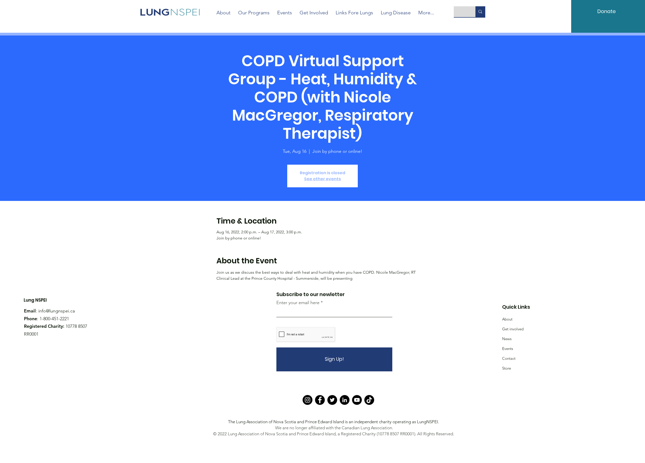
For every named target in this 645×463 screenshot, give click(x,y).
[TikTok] (369, 400)
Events (507, 348)
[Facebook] (320, 400)
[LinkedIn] (344, 400)
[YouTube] (357, 400)
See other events (322, 179)
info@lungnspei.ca (56, 311)
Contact (508, 358)
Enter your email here (297, 302)
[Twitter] (332, 400)
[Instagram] (307, 400)
